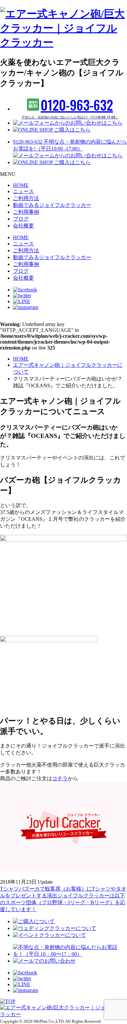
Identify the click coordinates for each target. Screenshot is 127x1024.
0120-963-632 (70, 107)
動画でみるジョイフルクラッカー (52, 205)
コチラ (60, 778)
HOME (21, 185)
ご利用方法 (26, 198)
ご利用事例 (26, 212)
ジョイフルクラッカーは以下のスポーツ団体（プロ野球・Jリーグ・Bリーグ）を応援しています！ (62, 902)
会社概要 (23, 225)
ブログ (21, 219)
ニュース (23, 191)
